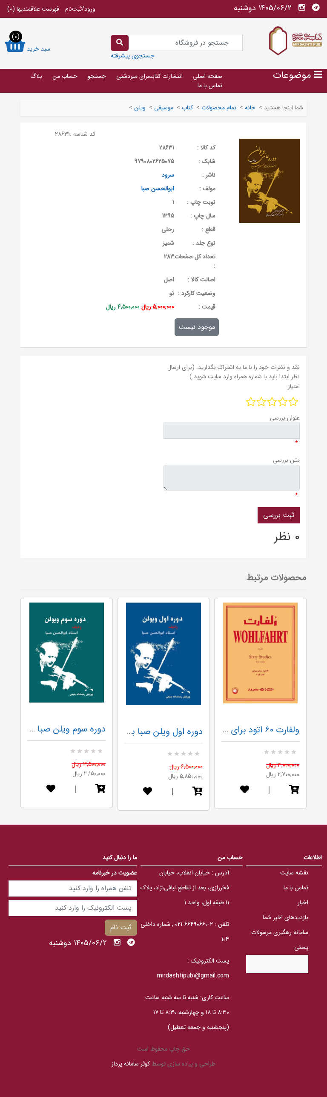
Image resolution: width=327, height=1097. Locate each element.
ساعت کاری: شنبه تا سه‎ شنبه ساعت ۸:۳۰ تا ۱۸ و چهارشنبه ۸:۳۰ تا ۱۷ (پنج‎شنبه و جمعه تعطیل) (187, 1012)
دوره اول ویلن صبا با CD (159, 732)
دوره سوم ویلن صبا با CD (60, 729)
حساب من (64, 76)
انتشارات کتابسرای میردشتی (149, 76)
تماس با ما (210, 85)
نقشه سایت (294, 872)
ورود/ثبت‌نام (80, 9)
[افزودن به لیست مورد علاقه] (50, 790)
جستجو (97, 76)
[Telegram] (316, 7)
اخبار (303, 902)
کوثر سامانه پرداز (131, 1063)
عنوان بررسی (285, 418)
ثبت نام (121, 927)
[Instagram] (301, 7)
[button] (100, 790)
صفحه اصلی (207, 76)
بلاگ (36, 76)
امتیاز (294, 386)
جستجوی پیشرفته (133, 55)
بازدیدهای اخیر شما (285, 917)
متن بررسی (286, 460)
